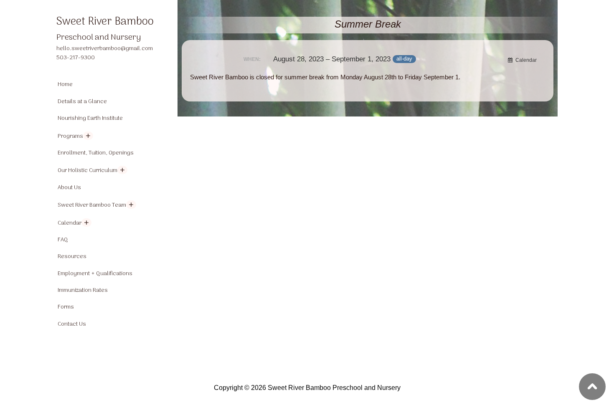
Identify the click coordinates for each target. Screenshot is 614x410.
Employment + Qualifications (95, 273)
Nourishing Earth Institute (90, 118)
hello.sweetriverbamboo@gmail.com (104, 48)
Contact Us (72, 324)
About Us (69, 187)
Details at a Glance (82, 101)
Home (65, 84)
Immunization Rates (83, 290)
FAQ (63, 240)
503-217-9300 (75, 58)
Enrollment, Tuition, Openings (96, 153)
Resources (72, 256)
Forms (66, 307)
